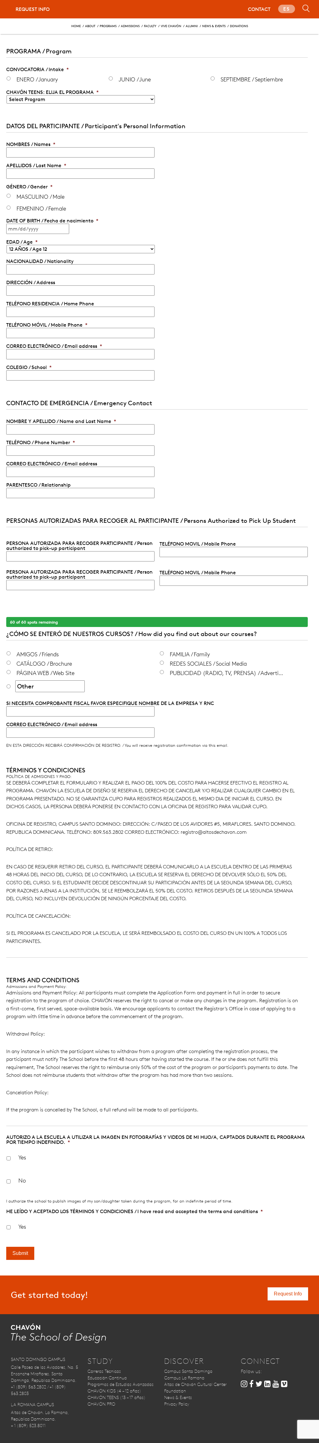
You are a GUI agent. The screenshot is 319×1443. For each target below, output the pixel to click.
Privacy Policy (176, 1404)
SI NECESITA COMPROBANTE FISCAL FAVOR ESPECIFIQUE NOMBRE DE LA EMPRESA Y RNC (110, 703)
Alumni (192, 26)
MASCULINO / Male (40, 196)
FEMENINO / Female (41, 208)
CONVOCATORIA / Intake (37, 69)
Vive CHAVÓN (171, 26)
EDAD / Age (22, 242)
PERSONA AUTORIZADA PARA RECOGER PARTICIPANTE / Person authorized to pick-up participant (79, 546)
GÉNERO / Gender (29, 186)
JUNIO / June (135, 79)
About (90, 26)
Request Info (33, 9)
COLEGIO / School (29, 367)
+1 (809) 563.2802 (28, 1387)
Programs (108, 26)
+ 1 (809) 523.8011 (28, 1425)
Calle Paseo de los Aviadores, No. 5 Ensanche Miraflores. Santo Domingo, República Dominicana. (44, 1373)
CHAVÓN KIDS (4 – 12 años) (114, 1391)
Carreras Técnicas (104, 1371)
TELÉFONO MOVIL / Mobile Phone (198, 544)
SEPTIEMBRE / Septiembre (252, 79)
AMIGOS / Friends (38, 654)
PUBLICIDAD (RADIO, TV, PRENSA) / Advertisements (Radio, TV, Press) (227, 672)
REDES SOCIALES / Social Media (208, 663)
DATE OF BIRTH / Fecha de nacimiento (52, 220)
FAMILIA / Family (190, 654)
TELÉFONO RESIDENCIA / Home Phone (50, 303)
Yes (22, 1157)
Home (76, 26)
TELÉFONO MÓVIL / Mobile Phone (47, 325)
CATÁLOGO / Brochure (44, 663)
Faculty (150, 26)
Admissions (130, 26)
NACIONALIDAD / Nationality (40, 261)
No (22, 1180)
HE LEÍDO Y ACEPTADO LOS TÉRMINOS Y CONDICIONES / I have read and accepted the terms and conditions (134, 1211)
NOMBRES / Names (30, 144)
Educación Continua (107, 1378)
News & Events (214, 26)
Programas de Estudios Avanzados (121, 1384)
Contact (259, 9)
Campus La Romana (184, 1378)
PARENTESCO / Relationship (38, 485)
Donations (239, 26)
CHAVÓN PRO (101, 1404)
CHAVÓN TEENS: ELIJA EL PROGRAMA (52, 92)
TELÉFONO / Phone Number (40, 442)
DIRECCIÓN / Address (30, 282)
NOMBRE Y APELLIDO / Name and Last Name (61, 421)
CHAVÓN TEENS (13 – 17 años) (116, 1397)
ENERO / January (37, 79)
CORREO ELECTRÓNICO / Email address (54, 346)
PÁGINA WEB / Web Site (45, 672)
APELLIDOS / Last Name (36, 165)
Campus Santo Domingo (188, 1371)
